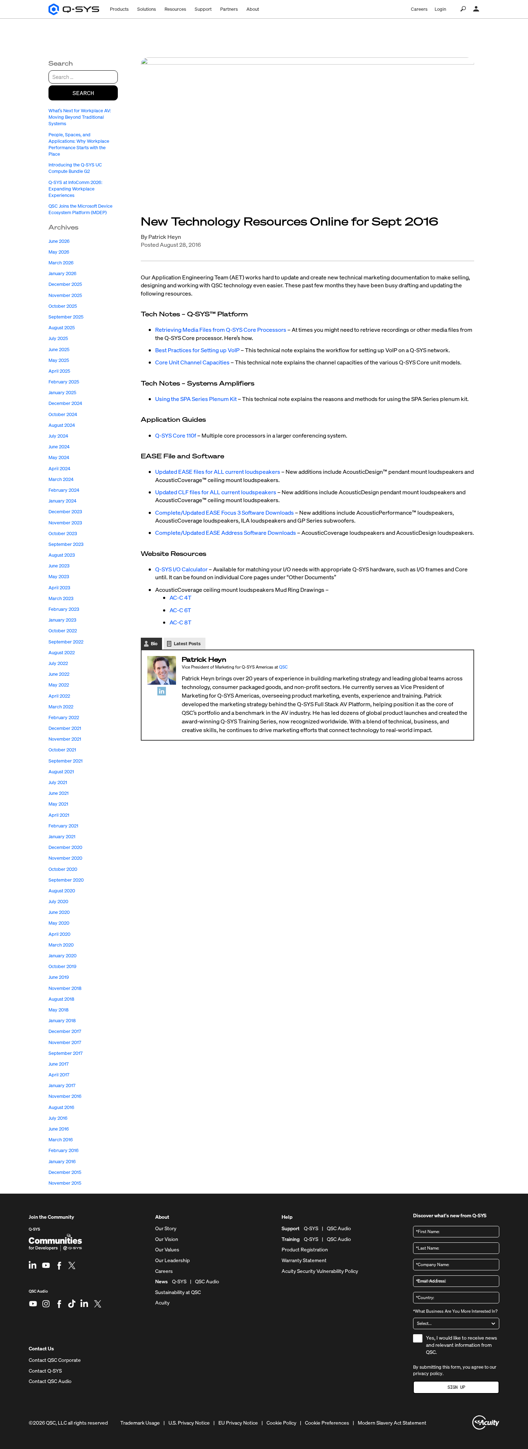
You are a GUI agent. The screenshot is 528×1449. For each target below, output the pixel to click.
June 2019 (58, 977)
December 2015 (64, 1172)
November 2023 (65, 523)
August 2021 (61, 772)
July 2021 (57, 782)
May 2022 (58, 685)
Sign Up (456, 1387)
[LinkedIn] (161, 690)
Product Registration (305, 1249)
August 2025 (61, 328)
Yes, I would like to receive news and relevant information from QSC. (461, 1344)
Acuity (162, 1302)
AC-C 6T (180, 610)
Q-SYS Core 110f (175, 435)
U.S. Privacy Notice (189, 1422)
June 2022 (58, 674)
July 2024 (58, 436)
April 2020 (59, 934)
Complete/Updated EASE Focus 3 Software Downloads (224, 512)
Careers (419, 9)
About (252, 9)
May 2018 (58, 1010)
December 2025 (65, 284)
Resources (175, 9)
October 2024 (62, 414)
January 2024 (62, 501)
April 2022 (59, 696)
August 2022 (61, 653)
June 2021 (58, 793)
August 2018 (61, 999)
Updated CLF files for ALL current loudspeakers (215, 492)
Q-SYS (34, 1229)
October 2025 (62, 306)
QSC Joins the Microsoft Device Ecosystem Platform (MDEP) (80, 209)
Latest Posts (187, 644)
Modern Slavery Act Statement (392, 1422)
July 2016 (58, 1118)
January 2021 (61, 837)
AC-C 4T (180, 597)
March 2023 (60, 598)
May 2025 (58, 360)
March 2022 (60, 707)
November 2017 (64, 1042)
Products (119, 9)
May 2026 (58, 252)
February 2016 (63, 1150)
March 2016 (60, 1140)
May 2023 (58, 577)
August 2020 (61, 891)
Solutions (146, 9)
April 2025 (59, 371)
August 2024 (61, 425)
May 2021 (58, 804)
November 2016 (65, 1096)
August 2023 (61, 555)
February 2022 (63, 717)
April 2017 (58, 1075)
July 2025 (58, 338)
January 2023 (62, 620)
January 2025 (62, 393)
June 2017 (58, 1064)
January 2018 (62, 1021)
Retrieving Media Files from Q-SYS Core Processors (220, 330)
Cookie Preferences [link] (327, 1422)
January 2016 (62, 1161)
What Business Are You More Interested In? (455, 1311)
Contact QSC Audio (50, 1381)
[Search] (463, 9)
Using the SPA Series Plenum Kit (196, 399)
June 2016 (58, 1129)
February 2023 (63, 609)
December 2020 (65, 847)
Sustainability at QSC (178, 1292)
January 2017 (61, 1085)
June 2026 (59, 241)
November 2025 (65, 295)
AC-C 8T (180, 622)
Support (203, 9)
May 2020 (58, 923)
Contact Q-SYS (45, 1370)
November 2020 (65, 858)
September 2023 (65, 544)
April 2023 (59, 588)
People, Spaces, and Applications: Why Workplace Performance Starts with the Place (78, 144)
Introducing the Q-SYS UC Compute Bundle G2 (75, 168)
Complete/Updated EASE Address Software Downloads (225, 533)
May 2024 (58, 457)
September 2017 (65, 1053)
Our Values (167, 1249)
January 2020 (62, 956)
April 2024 (59, 469)
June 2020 (59, 912)
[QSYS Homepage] (73, 9)
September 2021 (65, 761)
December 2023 (65, 512)
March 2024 (61, 479)
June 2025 (58, 349)
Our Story (165, 1228)
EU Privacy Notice (238, 1422)
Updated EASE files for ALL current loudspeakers (217, 472)
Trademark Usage (140, 1422)
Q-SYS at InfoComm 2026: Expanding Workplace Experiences (75, 188)
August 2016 (61, 1107)
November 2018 (65, 988)
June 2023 (58, 566)
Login (440, 9)
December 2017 (64, 1031)
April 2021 (58, 815)
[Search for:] (83, 77)
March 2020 (61, 945)
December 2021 (64, 728)
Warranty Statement (304, 1260)
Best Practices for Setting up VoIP (197, 350)
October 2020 (62, 869)
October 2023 (62, 533)
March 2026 (61, 263)
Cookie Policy (281, 1422)
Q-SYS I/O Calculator (181, 569)
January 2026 (62, 273)
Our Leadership (172, 1260)
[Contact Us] (476, 9)
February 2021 (63, 826)
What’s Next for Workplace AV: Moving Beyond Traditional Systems (79, 117)
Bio (154, 644)
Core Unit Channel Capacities (192, 362)
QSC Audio (38, 1293)
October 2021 (62, 750)
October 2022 (62, 631)
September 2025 (65, 317)
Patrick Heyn (164, 237)
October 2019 (62, 966)
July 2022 (58, 663)
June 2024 (59, 447)
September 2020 (66, 880)
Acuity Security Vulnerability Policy (320, 1271)
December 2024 (65, 403)
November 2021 (64, 739)
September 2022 (65, 642)
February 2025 (63, 382)
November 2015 (64, 1183)
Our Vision (166, 1239)
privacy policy (428, 1373)
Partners (229, 9)
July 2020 (58, 901)
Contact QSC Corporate (55, 1360)
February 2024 (63, 490)
